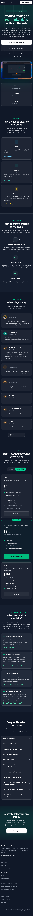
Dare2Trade (6, 3)
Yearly (20, 469)
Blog (2, 875)
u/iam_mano (11, 381)
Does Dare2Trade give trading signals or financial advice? (14, 783)
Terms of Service (5, 899)
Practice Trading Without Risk (9, 883)
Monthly (11, 469)
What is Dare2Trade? (9, 738)
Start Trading (25, 2)
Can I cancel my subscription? (12, 777)
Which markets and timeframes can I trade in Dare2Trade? (14, 766)
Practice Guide (5, 878)
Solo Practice (4, 862)
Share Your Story (17, 435)
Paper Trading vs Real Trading (9, 886)
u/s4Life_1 (11, 421)
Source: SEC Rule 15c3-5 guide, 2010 (13, 702)
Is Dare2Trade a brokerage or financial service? (14, 796)
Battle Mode (4, 865)
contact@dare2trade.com (8, 855)
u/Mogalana (11, 366)
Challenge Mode (5, 868)
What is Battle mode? (9, 759)
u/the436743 (11, 395)
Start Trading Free (15, 42)
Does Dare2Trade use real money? (13, 789)
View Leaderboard (17, 48)
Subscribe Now (15, 556)
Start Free (16, 513)
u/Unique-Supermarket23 (15, 408)
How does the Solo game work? (12, 749)
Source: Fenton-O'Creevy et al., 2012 (13, 666)
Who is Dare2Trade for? (10, 744)
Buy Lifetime (15, 594)
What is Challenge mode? (11, 754)
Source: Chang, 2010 (8, 647)
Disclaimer (4, 902)
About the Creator (6, 881)
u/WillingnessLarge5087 (15, 347)
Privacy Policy (5, 896)
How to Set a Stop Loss (7, 889)
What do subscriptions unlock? (12, 772)
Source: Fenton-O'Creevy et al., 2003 (13, 684)
